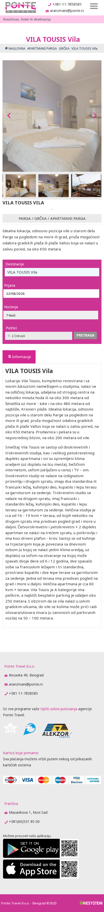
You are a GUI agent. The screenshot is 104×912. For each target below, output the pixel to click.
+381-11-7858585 (67, 4)
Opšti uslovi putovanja (58, 708)
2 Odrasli (18, 336)
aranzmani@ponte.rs (67, 10)
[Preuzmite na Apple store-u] (41, 877)
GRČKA (40, 218)
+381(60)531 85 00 (24, 821)
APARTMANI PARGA (68, 218)
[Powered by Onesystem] (91, 903)
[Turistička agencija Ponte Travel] (20, 7)
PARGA (25, 218)
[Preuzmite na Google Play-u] (41, 856)
